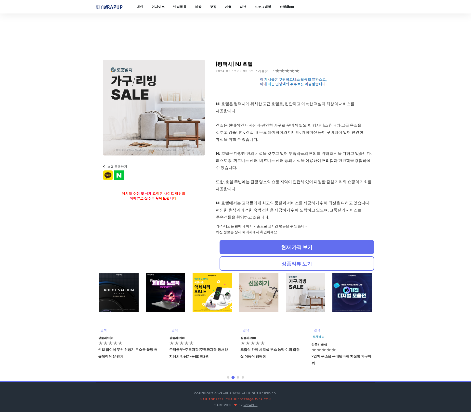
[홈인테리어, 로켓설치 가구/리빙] (154, 107)
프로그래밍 (263, 7)
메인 (140, 7)
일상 (198, 7)
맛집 (213, 7)
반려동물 (179, 7)
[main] (109, 7)
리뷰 (243, 7)
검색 (104, 330)
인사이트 (158, 7)
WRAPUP (251, 405)
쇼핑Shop (287, 7)
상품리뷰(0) (106, 338)
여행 (228, 7)
